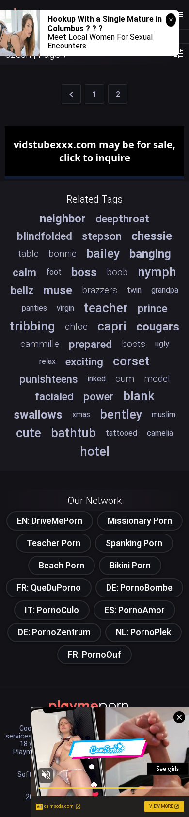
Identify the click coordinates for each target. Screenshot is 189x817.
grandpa (164, 290)
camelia (160, 433)
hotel (95, 451)
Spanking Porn (134, 543)
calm (24, 272)
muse (57, 290)
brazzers (99, 290)
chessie (151, 236)
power (98, 396)
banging (150, 254)
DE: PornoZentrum (54, 632)
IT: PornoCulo (52, 610)
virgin (65, 308)
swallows (38, 415)
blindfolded (44, 236)
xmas (81, 414)
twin (134, 290)
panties (34, 308)
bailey (103, 253)
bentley (121, 414)
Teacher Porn (53, 543)
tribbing (32, 326)
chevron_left (71, 94)
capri (111, 326)
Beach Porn (61, 565)
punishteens (48, 379)
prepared (90, 344)
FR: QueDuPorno (48, 587)
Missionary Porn (140, 521)
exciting (84, 361)
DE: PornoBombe (139, 587)
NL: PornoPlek (143, 632)
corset (131, 361)
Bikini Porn (130, 565)
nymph (157, 272)
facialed (54, 396)
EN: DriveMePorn (49, 521)
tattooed (121, 433)
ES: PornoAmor (134, 610)
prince (152, 308)
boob (117, 272)
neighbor (63, 218)
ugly (162, 343)
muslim (163, 414)
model (157, 378)
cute (28, 432)
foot (54, 272)
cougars (157, 326)
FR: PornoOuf (94, 654)
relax (47, 361)
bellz (22, 290)
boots (133, 343)
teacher (106, 307)
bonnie (62, 253)
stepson (102, 236)
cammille (39, 343)
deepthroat (122, 218)
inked (97, 378)
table (28, 253)
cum (124, 378)
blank (139, 396)
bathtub (73, 432)
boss (84, 272)
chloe (76, 326)
